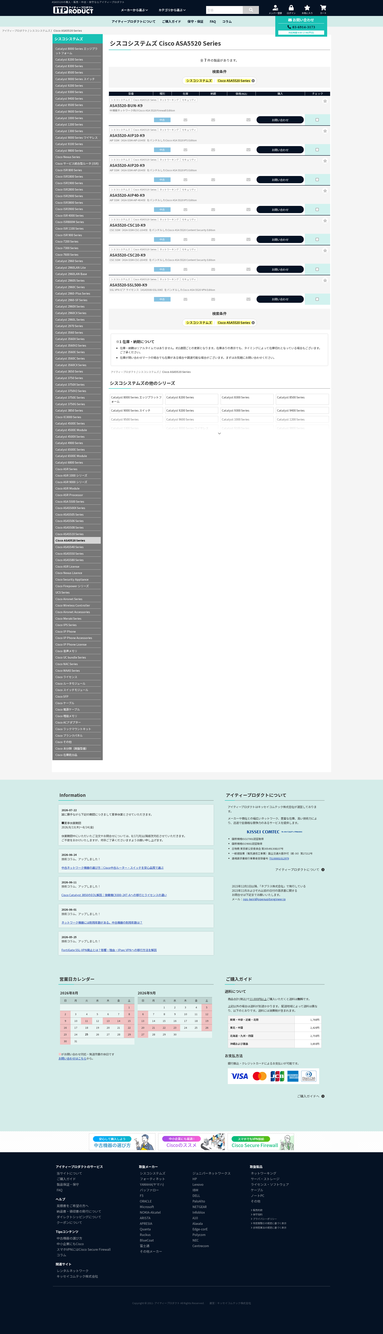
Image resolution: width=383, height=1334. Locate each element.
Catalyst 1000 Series (235, 419)
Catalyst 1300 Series (125, 428)
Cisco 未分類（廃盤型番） (71, 748)
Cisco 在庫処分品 (66, 755)
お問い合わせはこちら (72, 1058)
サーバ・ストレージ (265, 1178)
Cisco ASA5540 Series (69, 547)
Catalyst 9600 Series (180, 419)
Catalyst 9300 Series (235, 410)
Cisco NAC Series (66, 664)
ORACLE (146, 1201)
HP (194, 1178)
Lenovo (197, 1184)
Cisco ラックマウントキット (73, 729)
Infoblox (198, 1212)
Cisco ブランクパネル (69, 735)
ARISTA (145, 1217)
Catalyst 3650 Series (69, 371)
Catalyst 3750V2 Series (70, 391)
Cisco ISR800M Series (69, 222)
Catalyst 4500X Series (70, 436)
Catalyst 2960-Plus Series (72, 293)
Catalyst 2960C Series (70, 287)
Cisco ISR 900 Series (68, 235)
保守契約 (257, 1214)
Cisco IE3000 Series (68, 417)
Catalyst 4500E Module (71, 430)
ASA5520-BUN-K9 (126, 105)
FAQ (213, 21)
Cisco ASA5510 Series (69, 534)
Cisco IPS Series (66, 625)
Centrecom (200, 1245)
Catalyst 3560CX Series (70, 365)
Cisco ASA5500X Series (70, 508)
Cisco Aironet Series (68, 599)
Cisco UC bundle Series (70, 657)
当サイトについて (69, 1173)
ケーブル (257, 1190)
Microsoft (147, 1206)
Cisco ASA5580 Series (69, 560)
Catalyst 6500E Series (70, 449)
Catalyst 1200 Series (291, 419)
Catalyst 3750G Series (70, 404)
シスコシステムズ (40, 30)
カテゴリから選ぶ (171, 10)
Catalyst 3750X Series (70, 384)
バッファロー (149, 1190)
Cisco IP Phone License (71, 644)
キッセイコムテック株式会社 (77, 1276)
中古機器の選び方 (69, 1238)
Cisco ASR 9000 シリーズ (71, 482)
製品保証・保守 (68, 1184)
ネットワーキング (263, 1173)
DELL (196, 1195)
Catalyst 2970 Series (69, 326)
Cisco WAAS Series (67, 670)
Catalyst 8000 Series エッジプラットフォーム (136, 399)
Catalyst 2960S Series (70, 280)
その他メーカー (151, 1251)
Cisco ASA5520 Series (70, 540)
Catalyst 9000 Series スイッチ (130, 410)
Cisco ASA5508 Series (69, 527)
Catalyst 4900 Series (69, 443)
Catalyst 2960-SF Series (71, 300)
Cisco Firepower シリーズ (72, 586)
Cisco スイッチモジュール (71, 690)
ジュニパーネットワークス (211, 1173)
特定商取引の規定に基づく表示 (269, 1223)
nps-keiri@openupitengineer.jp (264, 899)
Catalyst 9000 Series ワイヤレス (187, 428)
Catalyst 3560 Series (69, 332)
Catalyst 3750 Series (69, 378)
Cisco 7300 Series (66, 248)
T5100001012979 (279, 858)
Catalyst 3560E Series (70, 352)
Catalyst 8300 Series (235, 397)
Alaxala (197, 1223)
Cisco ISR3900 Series (69, 209)
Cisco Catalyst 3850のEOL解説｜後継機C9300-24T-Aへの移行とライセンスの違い (114, 895)
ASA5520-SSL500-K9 (128, 285)
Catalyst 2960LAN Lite (70, 267)
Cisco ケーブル (64, 703)
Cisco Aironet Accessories (72, 612)
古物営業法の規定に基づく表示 (269, 1227)
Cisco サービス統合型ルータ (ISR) (187, 437)
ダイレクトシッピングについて (79, 1216)
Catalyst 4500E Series (70, 423)
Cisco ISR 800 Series (235, 437)
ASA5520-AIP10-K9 (127, 135)
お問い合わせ (280, 120)
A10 (195, 1217)
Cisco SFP (61, 696)
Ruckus (145, 1234)
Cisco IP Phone (65, 631)
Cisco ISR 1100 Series (69, 228)
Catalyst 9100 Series (235, 428)
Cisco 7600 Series (66, 254)
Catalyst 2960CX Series (70, 313)
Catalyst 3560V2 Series (70, 345)
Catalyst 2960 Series (69, 261)
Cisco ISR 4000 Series (69, 215)
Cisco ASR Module (67, 488)
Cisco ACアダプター (68, 722)
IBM (195, 1190)
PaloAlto (198, 1201)
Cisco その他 (63, 742)
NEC (195, 1240)
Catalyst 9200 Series (180, 410)
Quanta (145, 1229)
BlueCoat (147, 1240)
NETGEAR (199, 1206)
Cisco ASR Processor (69, 495)
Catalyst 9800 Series (291, 428)
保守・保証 (195, 21)
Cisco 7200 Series (66, 241)
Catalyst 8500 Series (291, 397)
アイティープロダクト (14, 30)
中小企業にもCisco (70, 1243)
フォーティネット (152, 1178)
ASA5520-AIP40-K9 (127, 195)
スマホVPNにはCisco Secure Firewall (84, 1249)
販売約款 (257, 1210)
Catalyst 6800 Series (69, 462)
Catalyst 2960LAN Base (71, 274)
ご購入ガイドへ (308, 1096)
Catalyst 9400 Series (291, 410)
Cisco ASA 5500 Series (69, 501)
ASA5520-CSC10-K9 (127, 225)
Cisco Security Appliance (72, 579)
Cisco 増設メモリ (66, 716)
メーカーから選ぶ (133, 10)
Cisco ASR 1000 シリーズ (71, 475)
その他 (255, 1201)
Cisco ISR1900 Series (69, 183)
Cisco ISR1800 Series (291, 437)
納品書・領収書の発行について (79, 1211)
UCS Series (62, 592)
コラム (227, 21)
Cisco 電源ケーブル (67, 709)
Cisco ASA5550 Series (69, 553)
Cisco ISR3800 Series (69, 202)
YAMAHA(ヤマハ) (152, 1184)
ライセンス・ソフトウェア (270, 1184)
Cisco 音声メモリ (66, 651)
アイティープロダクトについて (134, 21)
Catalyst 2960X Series (70, 306)
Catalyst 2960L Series (70, 319)
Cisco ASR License (67, 566)
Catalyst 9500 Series (125, 419)
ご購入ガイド (171, 21)
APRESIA (146, 1223)
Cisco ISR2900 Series (69, 196)
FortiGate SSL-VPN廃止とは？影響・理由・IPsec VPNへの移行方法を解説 (109, 950)
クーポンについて (69, 1222)
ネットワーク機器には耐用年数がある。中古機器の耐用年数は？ (101, 922)
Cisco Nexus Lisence (68, 573)
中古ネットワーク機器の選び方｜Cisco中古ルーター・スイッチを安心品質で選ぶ (112, 867)
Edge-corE (200, 1229)
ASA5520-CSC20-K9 (127, 255)
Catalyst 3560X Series (70, 339)
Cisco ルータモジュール (70, 683)
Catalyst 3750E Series (70, 397)
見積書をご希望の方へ (73, 1205)
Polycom (199, 1234)
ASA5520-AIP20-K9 (127, 165)
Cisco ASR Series (66, 469)
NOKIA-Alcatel (150, 1212)
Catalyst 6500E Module (71, 456)
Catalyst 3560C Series (70, 358)
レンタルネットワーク (73, 1270)
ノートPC (257, 1195)
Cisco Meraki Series (68, 618)
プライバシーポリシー (264, 1218)
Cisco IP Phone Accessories (73, 638)
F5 (141, 1195)
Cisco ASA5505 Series (69, 514)
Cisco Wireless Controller (72, 605)
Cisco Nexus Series (123, 437)
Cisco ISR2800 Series (69, 189)
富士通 (144, 1245)
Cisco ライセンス (66, 677)
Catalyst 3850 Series (69, 410)
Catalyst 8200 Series (180, 397)
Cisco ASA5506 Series (69, 521)
